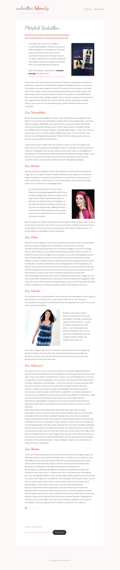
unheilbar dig (32, 8)
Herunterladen (59, 532)
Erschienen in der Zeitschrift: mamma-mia (38, 532)
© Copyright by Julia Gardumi (59, 560)
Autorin (88, 8)
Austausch (99, 8)
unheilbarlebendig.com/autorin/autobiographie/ (47, 76)
